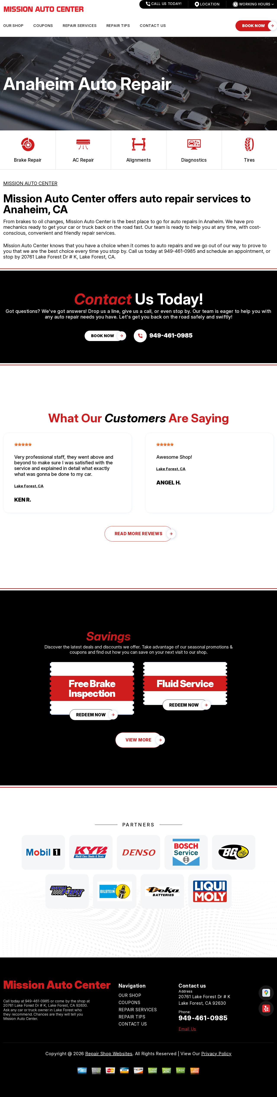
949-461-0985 (180, 251)
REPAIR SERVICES (80, 25)
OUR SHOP (13, 25)
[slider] (23, 444)
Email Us (187, 1029)
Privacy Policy (216, 1053)
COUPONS (43, 25)
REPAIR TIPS (118, 25)
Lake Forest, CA (28, 486)
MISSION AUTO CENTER (30, 183)
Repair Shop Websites (108, 1053)
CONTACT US (153, 25)
